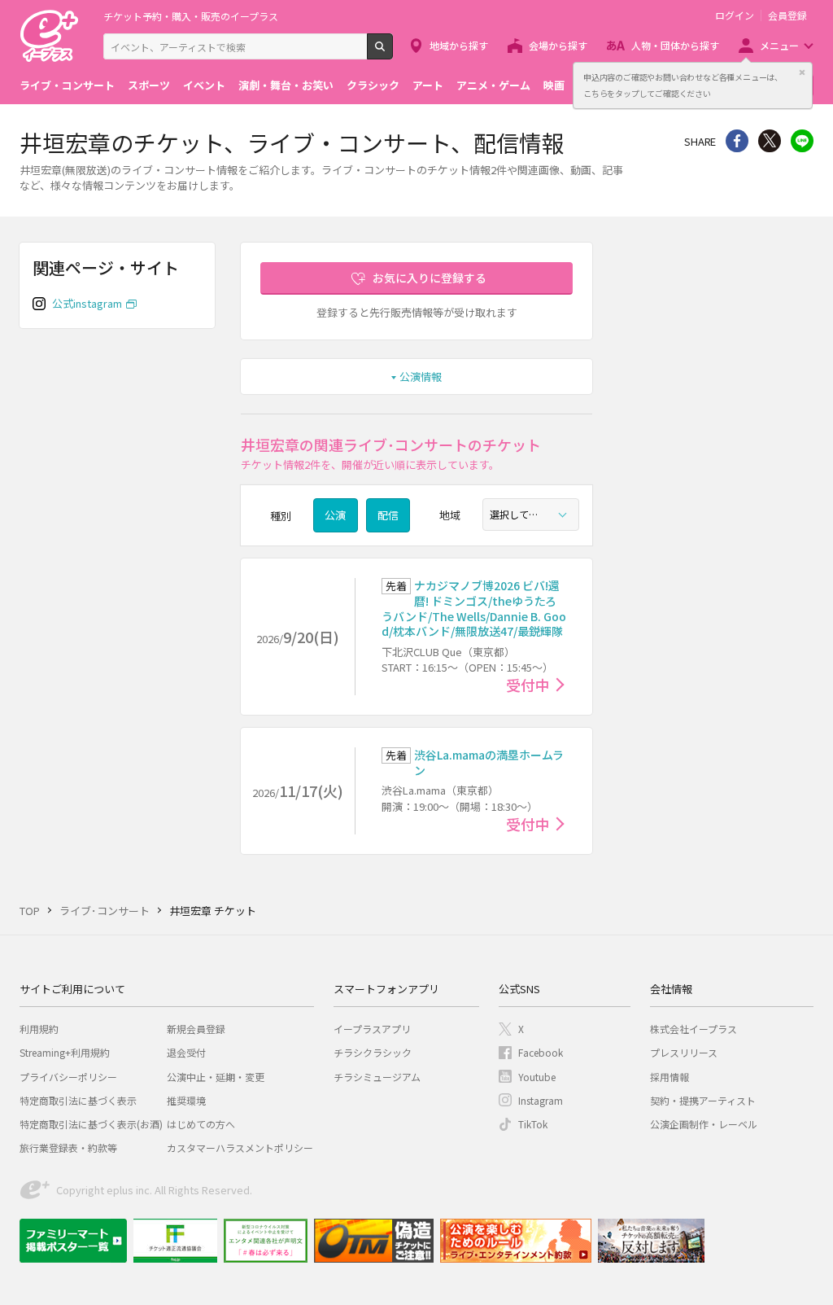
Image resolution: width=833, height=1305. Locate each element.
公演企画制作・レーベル (703, 1124)
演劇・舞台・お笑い (286, 85)
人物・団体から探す (675, 45)
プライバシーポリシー (68, 1077)
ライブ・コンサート (67, 85)
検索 (392, 52)
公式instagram (87, 303)
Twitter (769, 140)
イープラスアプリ (372, 1029)
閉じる (802, 72)
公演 (335, 515)
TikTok (532, 1124)
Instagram (540, 1100)
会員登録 (787, 15)
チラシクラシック (373, 1052)
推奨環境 (186, 1100)
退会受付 (186, 1052)
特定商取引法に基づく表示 (78, 1100)
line (802, 140)
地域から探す (459, 45)
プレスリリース (683, 1052)
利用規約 (39, 1029)
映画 (554, 85)
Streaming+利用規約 (65, 1052)
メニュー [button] (779, 45)
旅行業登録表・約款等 (68, 1147)
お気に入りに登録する (429, 277)
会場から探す (558, 45)
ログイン (734, 15)
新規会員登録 (196, 1029)
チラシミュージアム (377, 1077)
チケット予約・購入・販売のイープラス (190, 16)
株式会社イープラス (693, 1029)
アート (427, 85)
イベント (204, 85)
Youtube (537, 1077)
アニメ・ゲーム (493, 85)
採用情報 (669, 1077)
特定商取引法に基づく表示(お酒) (91, 1124)
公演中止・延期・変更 (215, 1077)
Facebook (540, 1052)
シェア (737, 140)
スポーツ (149, 85)
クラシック (373, 85)
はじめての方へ (201, 1124)
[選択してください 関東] (530, 514)
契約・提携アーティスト (703, 1100)
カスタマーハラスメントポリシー (240, 1147)
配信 (388, 515)
